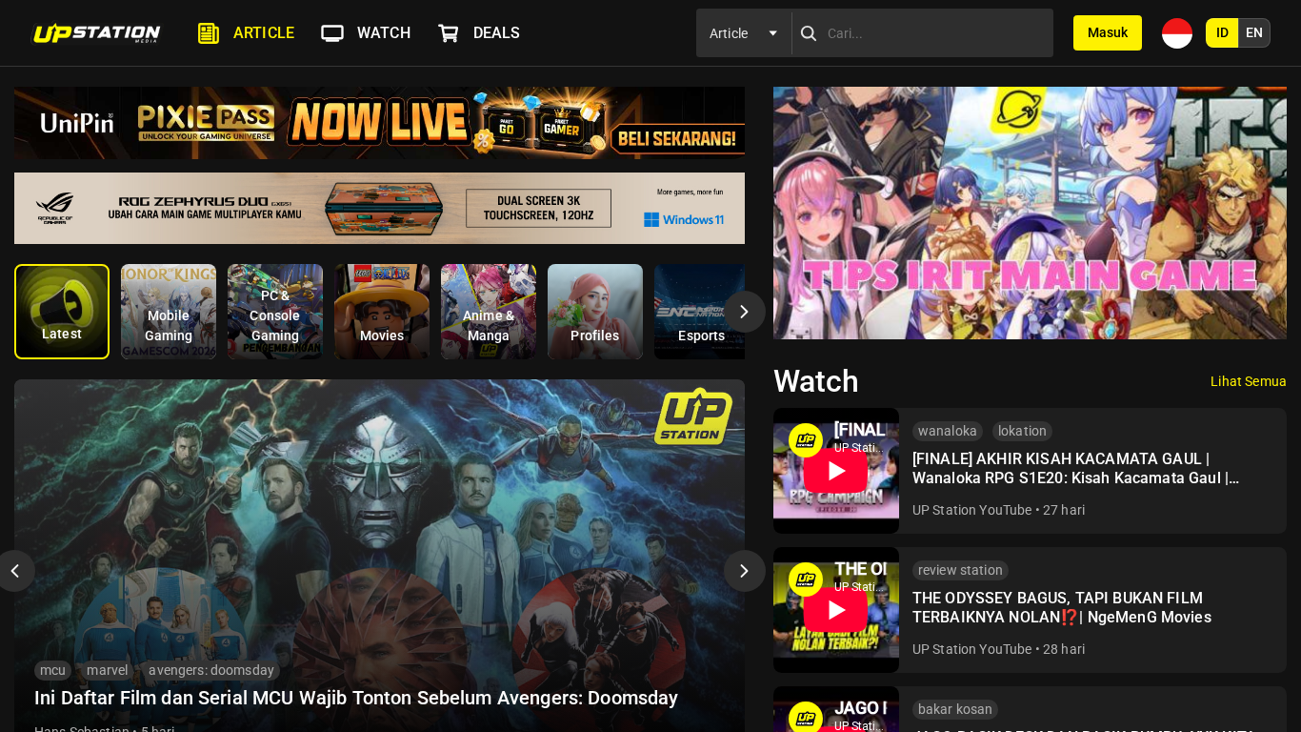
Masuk (1108, 32)
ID (1222, 32)
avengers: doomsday (211, 670)
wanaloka (947, 430)
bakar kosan (955, 709)
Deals (497, 33)
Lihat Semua (1249, 381)
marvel (107, 670)
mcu (53, 670)
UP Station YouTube (972, 510)
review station (960, 570)
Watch (383, 33)
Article (263, 33)
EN (1254, 32)
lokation (1022, 430)
